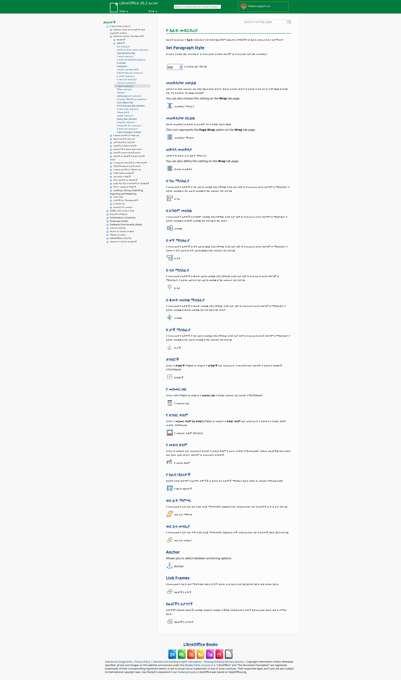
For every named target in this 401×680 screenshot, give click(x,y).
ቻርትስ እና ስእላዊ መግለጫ (122, 231)
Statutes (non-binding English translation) (177, 661)
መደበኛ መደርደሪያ (125, 115)
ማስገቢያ (121, 92)
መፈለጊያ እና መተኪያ (123, 207)
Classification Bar (126, 53)
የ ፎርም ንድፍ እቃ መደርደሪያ (130, 72)
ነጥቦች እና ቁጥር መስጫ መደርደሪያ (132, 49)
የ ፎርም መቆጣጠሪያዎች (128, 69)
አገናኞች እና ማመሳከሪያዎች (125, 200)
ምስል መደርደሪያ (124, 89)
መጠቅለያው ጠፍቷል (181, 82)
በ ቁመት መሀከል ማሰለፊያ (185, 299)
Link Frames (178, 577)
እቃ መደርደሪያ (123, 46)
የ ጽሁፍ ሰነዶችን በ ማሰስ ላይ (126, 135)
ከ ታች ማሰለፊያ (178, 329)
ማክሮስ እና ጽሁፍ (118, 234)
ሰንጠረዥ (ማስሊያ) (118, 214)
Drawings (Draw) (119, 220)
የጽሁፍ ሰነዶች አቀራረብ (124, 138)
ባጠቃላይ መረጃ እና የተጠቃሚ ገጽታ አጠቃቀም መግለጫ (127, 31)
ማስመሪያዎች (123, 112)
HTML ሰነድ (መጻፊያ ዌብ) (122, 210)
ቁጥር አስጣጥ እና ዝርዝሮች (125, 179)
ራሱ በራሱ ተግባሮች (122, 176)
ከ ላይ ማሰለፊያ (177, 270)
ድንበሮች (172, 359)
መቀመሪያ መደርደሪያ (126, 82)
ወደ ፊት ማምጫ (178, 500)
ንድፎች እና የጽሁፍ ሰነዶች (125, 145)
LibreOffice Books (200, 644)
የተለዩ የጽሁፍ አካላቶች (123, 173)
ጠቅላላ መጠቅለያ (179, 149)
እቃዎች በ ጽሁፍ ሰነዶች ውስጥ (126, 152)
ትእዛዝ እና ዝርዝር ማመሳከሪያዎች (128, 36)
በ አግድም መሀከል (179, 210)
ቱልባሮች (121, 43)
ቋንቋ (151, 11)
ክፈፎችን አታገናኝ (179, 603)
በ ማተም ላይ (119, 203)
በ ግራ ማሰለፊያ (177, 180)
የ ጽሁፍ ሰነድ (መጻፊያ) (120, 26)
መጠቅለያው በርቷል (180, 117)
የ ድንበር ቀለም (177, 414)
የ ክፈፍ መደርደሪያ (125, 85)
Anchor (173, 552)
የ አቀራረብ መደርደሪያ (127, 79)
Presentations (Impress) (122, 217)
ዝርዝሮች (121, 39)
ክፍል (122, 11)
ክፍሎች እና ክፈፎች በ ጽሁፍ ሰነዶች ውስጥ (127, 157)
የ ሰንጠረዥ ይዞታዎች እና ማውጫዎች (130, 162)
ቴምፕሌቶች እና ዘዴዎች (124, 142)
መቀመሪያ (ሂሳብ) (117, 227)
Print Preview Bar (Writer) (131, 105)
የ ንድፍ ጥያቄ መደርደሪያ (127, 109)
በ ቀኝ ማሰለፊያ (178, 240)
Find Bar (121, 62)
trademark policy (187, 672)
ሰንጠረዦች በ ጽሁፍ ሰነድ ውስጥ (127, 149)
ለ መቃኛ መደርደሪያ (125, 76)
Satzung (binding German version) (224, 661)
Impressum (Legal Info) (118, 661)
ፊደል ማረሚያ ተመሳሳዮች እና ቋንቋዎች (131, 183)
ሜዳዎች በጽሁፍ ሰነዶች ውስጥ (127, 166)
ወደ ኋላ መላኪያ (178, 526)
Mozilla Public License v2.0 (200, 665)
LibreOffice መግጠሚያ (121, 238)
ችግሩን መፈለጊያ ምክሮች (124, 186)
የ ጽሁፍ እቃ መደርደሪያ (127, 128)
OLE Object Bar (125, 102)
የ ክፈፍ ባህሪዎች (178, 474)
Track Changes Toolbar (129, 132)
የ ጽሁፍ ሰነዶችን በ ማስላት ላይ (127, 169)
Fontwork (122, 66)
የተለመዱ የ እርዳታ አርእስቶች (123, 241)
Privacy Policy (142, 661)
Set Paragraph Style (185, 47)
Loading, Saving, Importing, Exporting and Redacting (126, 192)
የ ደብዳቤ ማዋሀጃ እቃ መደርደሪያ (132, 99)
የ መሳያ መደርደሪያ (125, 56)
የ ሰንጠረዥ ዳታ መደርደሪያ (129, 125)
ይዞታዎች (109, 22)
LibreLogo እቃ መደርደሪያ (129, 95)
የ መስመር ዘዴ (176, 389)
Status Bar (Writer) (127, 118)
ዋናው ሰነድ (118, 196)
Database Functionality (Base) (126, 224)
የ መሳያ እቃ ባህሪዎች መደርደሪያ (131, 59)
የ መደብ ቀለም (177, 444)
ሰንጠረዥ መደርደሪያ (126, 122)
